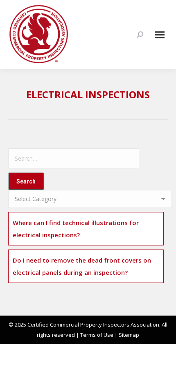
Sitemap (129, 334)
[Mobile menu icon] (159, 35)
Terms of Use (96, 334)
